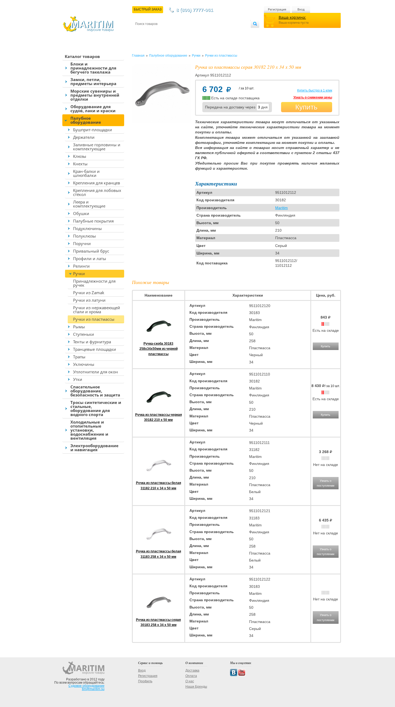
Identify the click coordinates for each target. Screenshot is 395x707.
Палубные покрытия (93, 221)
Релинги (81, 266)
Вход (300, 9)
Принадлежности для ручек (94, 283)
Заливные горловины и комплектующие (96, 146)
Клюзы (79, 156)
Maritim (281, 208)
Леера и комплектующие (89, 204)
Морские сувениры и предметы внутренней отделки (94, 95)
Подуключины (87, 228)
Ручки (79, 273)
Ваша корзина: (292, 17)
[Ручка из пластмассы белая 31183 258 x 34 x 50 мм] (158, 546)
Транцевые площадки (94, 349)
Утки (77, 379)
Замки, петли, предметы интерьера (93, 81)
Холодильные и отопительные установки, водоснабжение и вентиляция (89, 430)
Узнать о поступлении (325, 483)
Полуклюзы (84, 236)
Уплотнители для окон (95, 371)
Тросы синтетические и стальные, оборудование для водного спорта (95, 408)
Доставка (161, 32)
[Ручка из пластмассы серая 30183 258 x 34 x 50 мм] (158, 615)
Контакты (141, 32)
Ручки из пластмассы (93, 319)
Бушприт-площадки (92, 129)
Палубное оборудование (85, 120)
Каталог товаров (82, 56)
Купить (306, 107)
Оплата (179, 32)
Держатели (84, 137)
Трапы (79, 356)
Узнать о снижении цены (312, 97)
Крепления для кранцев (96, 182)
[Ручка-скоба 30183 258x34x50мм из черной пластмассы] (158, 338)
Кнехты (80, 163)
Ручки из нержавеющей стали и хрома (96, 309)
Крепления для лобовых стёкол (97, 192)
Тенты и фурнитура (92, 341)
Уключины (83, 364)
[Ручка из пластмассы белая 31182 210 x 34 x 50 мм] (158, 478)
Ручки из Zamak (88, 292)
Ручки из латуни (89, 300)
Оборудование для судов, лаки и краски (93, 108)
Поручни (82, 243)
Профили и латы (89, 258)
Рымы (79, 326)
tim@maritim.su (93, 689)
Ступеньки (83, 334)
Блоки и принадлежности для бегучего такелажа (93, 68)
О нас (189, 681)
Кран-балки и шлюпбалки (86, 173)
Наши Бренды (196, 686)
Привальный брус (91, 251)
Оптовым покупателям (234, 32)
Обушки (81, 213)
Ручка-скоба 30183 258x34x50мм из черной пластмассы (158, 349)
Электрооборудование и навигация (94, 447)
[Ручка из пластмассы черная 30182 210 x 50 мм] (158, 409)
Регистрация (277, 9)
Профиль (145, 681)
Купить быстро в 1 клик (314, 90)
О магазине (199, 32)
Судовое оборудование (87, 686)
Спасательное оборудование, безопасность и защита (95, 391)
